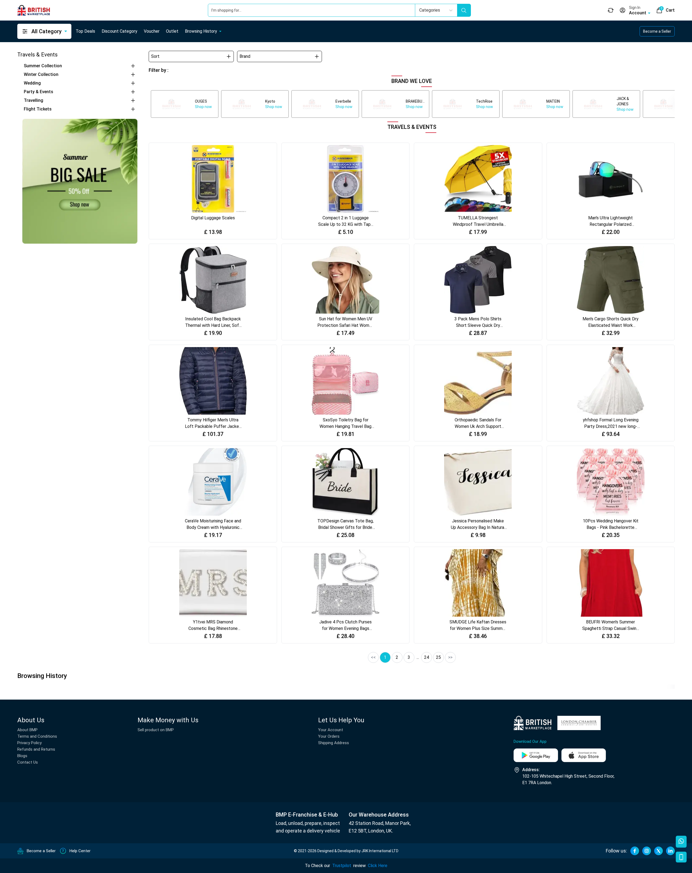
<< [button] (373, 657)
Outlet (172, 31)
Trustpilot (341, 865)
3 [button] (409, 657)
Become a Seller (657, 31)
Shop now (203, 107)
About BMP (27, 729)
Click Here (377, 865)
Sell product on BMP (156, 729)
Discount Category (119, 31)
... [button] (418, 657)
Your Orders (329, 736)
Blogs (22, 755)
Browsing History (201, 31)
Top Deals (85, 31)
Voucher (151, 31)
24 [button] (426, 657)
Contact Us (27, 762)
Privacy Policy (29, 742)
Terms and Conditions (37, 736)
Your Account (330, 729)
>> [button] (450, 657)
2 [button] (397, 657)
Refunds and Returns (36, 749)
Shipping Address (333, 742)
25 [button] (438, 657)
